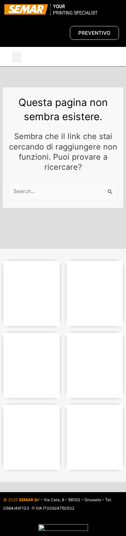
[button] (16, 56)
